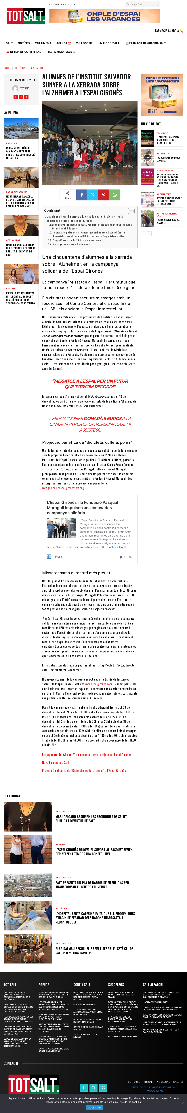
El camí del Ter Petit (84, 1004)
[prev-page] (143, 233)
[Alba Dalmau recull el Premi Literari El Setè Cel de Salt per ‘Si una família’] (28, 948)
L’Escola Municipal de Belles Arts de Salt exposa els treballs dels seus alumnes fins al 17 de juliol (54, 1006)
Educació (162, 133)
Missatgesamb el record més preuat (72, 244)
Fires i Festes (165, 171)
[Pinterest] (103, 194)
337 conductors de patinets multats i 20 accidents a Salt (120, 1019)
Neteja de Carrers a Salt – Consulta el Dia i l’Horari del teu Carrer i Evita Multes (88, 996)
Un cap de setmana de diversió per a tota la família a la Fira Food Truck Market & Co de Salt (168, 180)
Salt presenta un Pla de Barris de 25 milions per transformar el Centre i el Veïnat (92, 884)
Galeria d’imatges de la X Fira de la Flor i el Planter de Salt (162, 1016)
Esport (10, 289)
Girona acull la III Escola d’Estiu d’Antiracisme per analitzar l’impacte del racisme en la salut (53, 1040)
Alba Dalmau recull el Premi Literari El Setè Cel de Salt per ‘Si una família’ (94, 950)
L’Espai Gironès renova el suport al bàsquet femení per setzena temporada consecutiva (21, 298)
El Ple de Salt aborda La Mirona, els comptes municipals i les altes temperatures (17, 1042)
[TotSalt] (16, 88)
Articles (11, 143)
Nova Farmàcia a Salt (55, 762)
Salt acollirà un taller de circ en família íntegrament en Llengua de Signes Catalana (54, 1028)
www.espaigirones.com (98, 684)
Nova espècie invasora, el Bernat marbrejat (87, 1020)
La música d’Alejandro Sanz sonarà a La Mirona (54, 1050)
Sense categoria (16, 192)
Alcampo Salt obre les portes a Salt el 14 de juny (161, 1031)
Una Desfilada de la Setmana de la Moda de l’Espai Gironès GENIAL (162, 1023)
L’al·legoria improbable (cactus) (168, 221)
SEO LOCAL (139, 1087)
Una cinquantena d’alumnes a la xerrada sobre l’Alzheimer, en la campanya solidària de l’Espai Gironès (85, 218)
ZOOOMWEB (155, 1091)
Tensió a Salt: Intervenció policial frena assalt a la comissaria (122, 1029)
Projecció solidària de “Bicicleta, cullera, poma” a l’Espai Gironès (84, 770)
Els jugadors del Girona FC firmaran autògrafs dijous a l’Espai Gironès (86, 754)
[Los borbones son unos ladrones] (147, 157)
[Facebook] (16, 97)
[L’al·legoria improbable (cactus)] (147, 218)
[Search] (156, 4)
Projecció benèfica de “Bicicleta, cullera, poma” (77, 240)
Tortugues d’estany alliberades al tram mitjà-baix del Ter (88, 1012)
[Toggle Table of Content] (129, 211)
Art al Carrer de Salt (167, 215)
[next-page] (149, 233)
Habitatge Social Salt (155, 1002)
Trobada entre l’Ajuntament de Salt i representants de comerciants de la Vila (161, 994)
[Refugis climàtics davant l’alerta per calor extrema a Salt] (147, 199)
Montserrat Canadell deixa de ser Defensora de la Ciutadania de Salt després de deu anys (21, 201)
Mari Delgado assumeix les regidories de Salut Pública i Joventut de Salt (20, 250)
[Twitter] (26, 97)
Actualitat (38, 68)
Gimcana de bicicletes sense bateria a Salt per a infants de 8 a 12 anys (54, 1016)
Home (7, 68)
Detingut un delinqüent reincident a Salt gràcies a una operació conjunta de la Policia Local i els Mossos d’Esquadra (123, 1007)
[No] (182, 1103)
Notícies (20, 68)
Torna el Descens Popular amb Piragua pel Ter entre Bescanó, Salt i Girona (54, 994)
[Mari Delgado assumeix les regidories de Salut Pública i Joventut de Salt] (21, 225)
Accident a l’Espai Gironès (122, 1036)
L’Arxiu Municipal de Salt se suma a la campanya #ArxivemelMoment (162, 1008)
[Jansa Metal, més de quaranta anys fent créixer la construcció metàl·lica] (21, 128)
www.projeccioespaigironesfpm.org (63, 488)
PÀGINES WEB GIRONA (163, 1087)
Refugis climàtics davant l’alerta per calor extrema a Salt (169, 201)
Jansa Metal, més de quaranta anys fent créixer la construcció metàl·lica (20, 153)
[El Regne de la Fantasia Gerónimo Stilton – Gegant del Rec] (147, 138)
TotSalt (25, 88)
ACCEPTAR (94, 1107)
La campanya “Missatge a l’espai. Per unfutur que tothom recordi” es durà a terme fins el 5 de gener (92, 226)
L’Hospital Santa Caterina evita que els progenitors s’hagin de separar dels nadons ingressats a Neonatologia (95, 917)
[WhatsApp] (114, 194)
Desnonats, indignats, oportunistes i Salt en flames (121, 994)
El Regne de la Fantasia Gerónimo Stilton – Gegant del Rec (168, 140)
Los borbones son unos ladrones (168, 159)
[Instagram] (21, 97)
